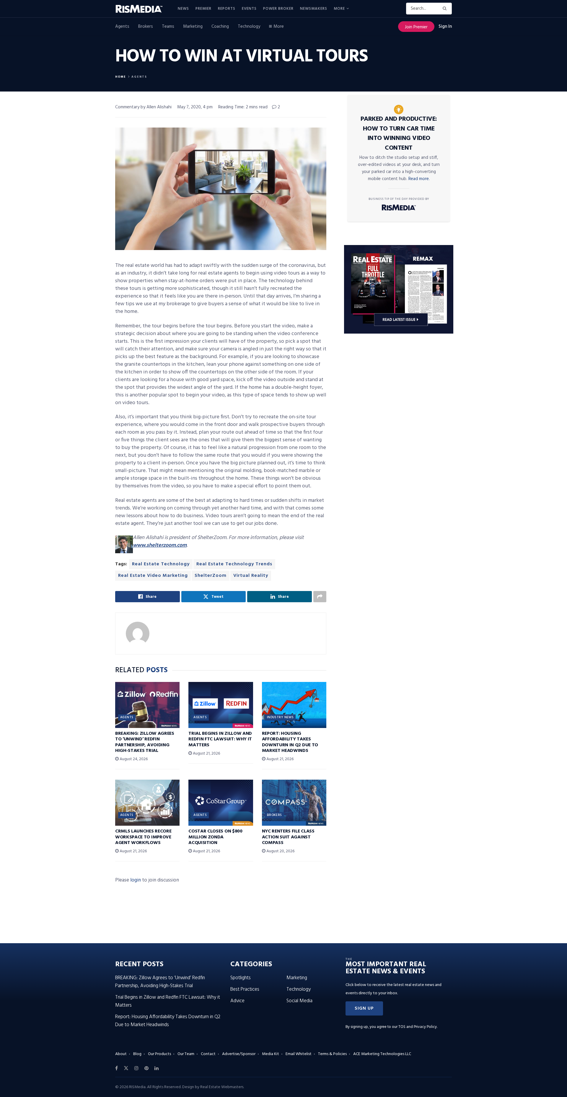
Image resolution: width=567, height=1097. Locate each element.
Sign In (445, 26)
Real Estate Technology (161, 564)
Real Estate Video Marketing (153, 575)
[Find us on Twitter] (126, 1068)
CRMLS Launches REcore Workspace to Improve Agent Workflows (143, 836)
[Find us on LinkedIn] (156, 1068)
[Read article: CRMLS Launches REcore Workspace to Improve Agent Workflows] (147, 803)
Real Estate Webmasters (221, 1087)
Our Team (185, 1054)
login (135, 880)
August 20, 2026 (279, 851)
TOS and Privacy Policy (417, 1027)
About (121, 1054)
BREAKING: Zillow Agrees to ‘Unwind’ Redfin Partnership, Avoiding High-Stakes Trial (144, 742)
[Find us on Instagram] (136, 1068)
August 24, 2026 (133, 759)
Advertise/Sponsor (238, 1054)
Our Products (159, 1054)
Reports (226, 9)
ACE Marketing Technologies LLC (382, 1054)
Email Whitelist (299, 1054)
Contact (208, 1054)
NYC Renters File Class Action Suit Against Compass (288, 836)
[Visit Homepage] (142, 9)
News (183, 9)
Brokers (145, 26)
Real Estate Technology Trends (234, 564)
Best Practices (244, 989)
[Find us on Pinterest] (146, 1068)
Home (120, 76)
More (339, 9)
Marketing (193, 26)
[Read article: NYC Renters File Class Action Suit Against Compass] (294, 803)
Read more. (419, 178)
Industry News (280, 717)
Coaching (220, 26)
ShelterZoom (211, 575)
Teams (168, 26)
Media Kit (270, 1054)
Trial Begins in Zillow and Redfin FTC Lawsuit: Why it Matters (220, 739)
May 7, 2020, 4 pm (195, 107)
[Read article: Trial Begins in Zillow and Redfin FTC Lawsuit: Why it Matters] (220, 705)
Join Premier (416, 27)
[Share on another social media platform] (319, 596)
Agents (122, 26)
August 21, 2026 (206, 753)
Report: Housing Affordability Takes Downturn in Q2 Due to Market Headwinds (290, 742)
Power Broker (278, 9)
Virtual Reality (250, 575)
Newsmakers (313, 9)
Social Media (299, 1001)
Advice (237, 1001)
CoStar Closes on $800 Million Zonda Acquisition (215, 836)
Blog (137, 1054)
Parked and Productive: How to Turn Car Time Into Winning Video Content (399, 133)
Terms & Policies (332, 1054)
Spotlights (240, 978)
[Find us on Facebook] (116, 1068)
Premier (203, 9)
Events (249, 9)
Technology (249, 26)
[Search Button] (446, 8)
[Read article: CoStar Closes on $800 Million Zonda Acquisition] (220, 803)
